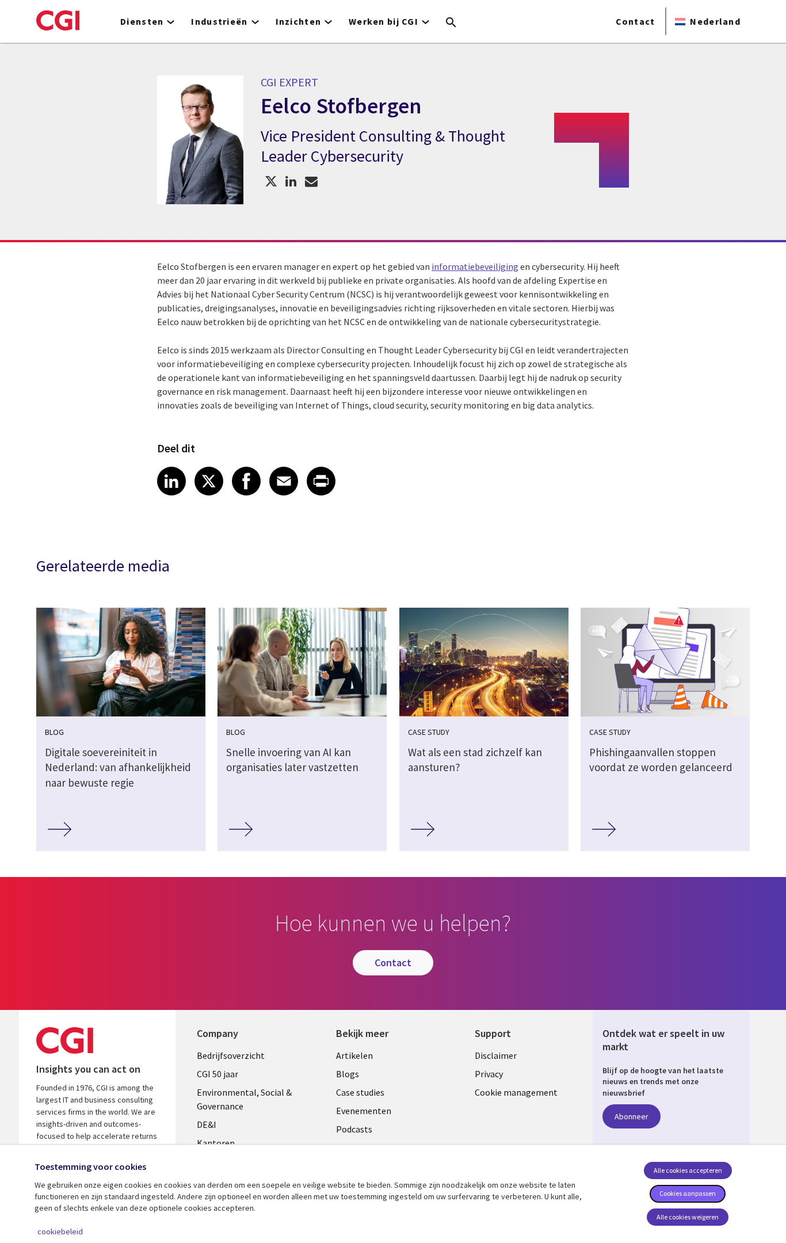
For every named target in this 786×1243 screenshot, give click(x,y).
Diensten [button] (141, 21)
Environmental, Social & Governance (244, 1099)
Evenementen (363, 1110)
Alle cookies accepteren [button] (688, 1170)
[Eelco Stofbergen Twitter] (271, 181)
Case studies (360, 1092)
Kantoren (216, 1143)
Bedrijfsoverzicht (231, 1055)
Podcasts (354, 1129)
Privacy (489, 1074)
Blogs (347, 1074)
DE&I (206, 1124)
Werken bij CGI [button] (383, 21)
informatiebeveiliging (475, 266)
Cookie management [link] (516, 1092)
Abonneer (631, 1116)
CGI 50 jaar (217, 1074)
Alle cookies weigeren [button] (688, 1217)
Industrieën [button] (219, 21)
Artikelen (354, 1055)
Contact (635, 21)
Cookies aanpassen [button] (687, 1193)
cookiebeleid (60, 1231)
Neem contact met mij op (311, 181)
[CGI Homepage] (57, 20)
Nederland (715, 21)
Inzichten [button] (299, 21)
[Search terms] (451, 23)
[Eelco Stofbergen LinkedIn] (291, 181)
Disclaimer (496, 1055)
